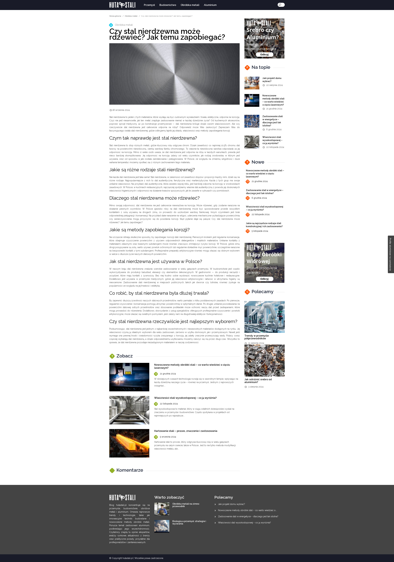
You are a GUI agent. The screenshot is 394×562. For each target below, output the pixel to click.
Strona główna (115, 16)
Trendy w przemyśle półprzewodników (256, 337)
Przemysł (149, 5)
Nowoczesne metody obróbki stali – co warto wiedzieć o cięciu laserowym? (265, 173)
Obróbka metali (190, 5)
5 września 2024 (168, 437)
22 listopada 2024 (169, 403)
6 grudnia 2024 (259, 198)
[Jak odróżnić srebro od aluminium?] (264, 38)
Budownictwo (167, 5)
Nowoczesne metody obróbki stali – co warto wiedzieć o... (247, 510)
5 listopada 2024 (260, 231)
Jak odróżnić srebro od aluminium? (258, 381)
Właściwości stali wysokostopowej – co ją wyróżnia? (185, 397)
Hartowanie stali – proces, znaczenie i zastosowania (185, 431)
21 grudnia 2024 (168, 373)
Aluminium (210, 5)
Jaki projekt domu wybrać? (231, 504)
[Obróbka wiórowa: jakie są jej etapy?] (264, 262)
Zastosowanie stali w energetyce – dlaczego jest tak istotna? (248, 516)
